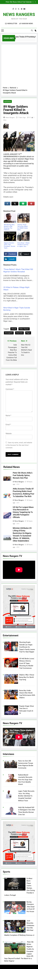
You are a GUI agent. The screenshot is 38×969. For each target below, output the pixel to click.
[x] (18, 9)
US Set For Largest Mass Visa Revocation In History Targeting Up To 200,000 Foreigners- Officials (23, 512)
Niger (28, 333)
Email (8, 424)
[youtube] (24, 9)
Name (8, 415)
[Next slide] (35, 2)
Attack (13, 329)
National (7, 101)
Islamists (19, 333)
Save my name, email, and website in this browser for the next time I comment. (19, 445)
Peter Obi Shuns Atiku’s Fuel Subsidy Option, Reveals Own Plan (18, 2)
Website (9, 434)
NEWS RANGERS (19, 14)
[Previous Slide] (32, 2)
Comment (10, 389)
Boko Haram (24, 329)
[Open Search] (32, 30)
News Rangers (10, 117)
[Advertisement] (19, 66)
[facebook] (13, 9)
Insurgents (9, 333)
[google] (21, 9)
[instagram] (15, 9)
